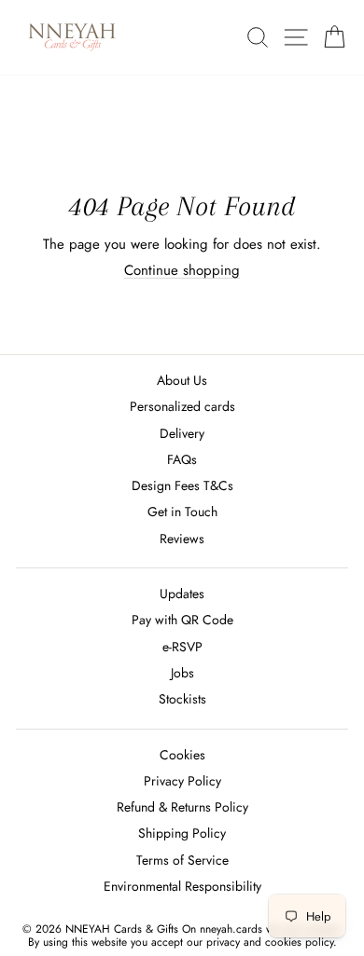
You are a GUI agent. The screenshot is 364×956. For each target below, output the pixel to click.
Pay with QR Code (182, 619)
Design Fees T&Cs (182, 485)
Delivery (182, 433)
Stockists (182, 699)
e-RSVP (182, 646)
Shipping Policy (182, 833)
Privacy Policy (182, 781)
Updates (182, 593)
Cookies (182, 754)
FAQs (182, 459)
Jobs (182, 672)
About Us (182, 380)
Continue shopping (182, 270)
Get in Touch (182, 511)
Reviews (182, 538)
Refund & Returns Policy (182, 807)
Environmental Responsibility (182, 886)
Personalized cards (182, 406)
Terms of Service (182, 860)
